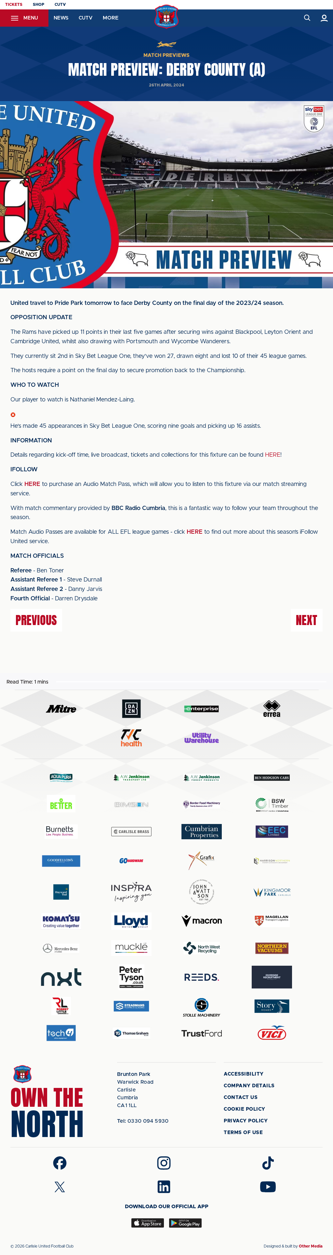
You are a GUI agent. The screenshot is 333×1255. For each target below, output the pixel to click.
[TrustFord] (201, 1033)
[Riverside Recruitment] (272, 977)
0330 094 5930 (143, 1121)
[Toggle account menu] (324, 18)
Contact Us (241, 1097)
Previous (36, 620)
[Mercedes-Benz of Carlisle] (61, 948)
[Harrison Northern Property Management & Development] (272, 861)
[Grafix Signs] (201, 861)
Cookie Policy (244, 1109)
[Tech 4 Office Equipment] (61, 1033)
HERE (272, 455)
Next (306, 620)
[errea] (272, 709)
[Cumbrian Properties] (201, 831)
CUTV (60, 5)
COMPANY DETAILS (249, 1085)
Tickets (13, 5)
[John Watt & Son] (201, 892)
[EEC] (272, 832)
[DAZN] (131, 709)
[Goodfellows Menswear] (61, 861)
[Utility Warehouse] (201, 738)
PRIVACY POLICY (246, 1120)
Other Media (311, 1246)
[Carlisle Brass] (131, 831)
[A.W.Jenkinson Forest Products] (201, 778)
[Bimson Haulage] (131, 805)
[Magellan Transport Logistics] (272, 921)
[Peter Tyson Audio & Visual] (131, 977)
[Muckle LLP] (131, 948)
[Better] (61, 805)
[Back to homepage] (167, 17)
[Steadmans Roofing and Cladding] (131, 1006)
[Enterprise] (201, 709)
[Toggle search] (306, 18)
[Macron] (201, 921)
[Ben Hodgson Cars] (272, 778)
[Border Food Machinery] (201, 805)
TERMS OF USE (243, 1132)
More (110, 17)
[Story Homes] (272, 1006)
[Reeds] (201, 977)
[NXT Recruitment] (61, 977)
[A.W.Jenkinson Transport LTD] (131, 778)
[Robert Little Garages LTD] (61, 1006)
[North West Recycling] (201, 948)
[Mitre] (61, 709)
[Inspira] (131, 892)
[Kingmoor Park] (272, 892)
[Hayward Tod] (61, 892)
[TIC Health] (131, 738)
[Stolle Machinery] (201, 1006)
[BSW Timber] (272, 805)
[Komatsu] (61, 921)
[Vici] (272, 1033)
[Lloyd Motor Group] (131, 921)
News (61, 18)
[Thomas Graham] (131, 1033)
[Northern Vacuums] (272, 948)
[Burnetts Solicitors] (61, 832)
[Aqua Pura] (61, 778)
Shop (38, 5)
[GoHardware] (131, 861)
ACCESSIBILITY (244, 1074)
